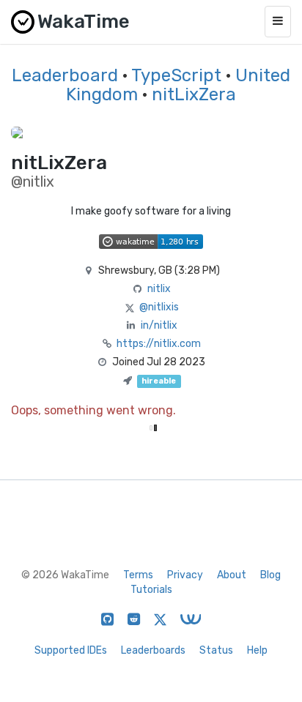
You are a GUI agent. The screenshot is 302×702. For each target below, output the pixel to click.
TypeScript (176, 75)
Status (216, 650)
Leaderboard (65, 75)
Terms (138, 575)
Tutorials (151, 589)
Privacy (185, 575)
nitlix (159, 289)
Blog (270, 575)
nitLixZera (194, 94)
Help (257, 650)
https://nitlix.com (159, 343)
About (231, 575)
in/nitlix (159, 325)
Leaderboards (153, 650)
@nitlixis (159, 307)
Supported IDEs (70, 650)
